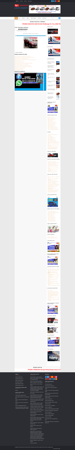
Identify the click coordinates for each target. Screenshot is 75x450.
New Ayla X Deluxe (50, 120)
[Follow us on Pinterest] (48, 379)
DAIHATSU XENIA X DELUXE (52, 137)
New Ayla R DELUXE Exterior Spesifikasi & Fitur (52, 85)
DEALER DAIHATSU (50, 290)
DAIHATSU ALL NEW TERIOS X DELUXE (53, 181)
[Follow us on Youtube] (54, 377)
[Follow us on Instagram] (50, 379)
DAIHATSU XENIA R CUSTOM (18, 70)
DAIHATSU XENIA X (50, 136)
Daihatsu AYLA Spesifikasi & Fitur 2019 (53, 129)
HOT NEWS (49, 135)
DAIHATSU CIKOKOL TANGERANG (50, 405)
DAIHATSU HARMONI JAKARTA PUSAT (20, 405)
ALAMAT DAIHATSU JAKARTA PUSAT (20, 395)
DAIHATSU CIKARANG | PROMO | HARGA (51, 402)
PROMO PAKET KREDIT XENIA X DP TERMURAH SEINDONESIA (23, 63)
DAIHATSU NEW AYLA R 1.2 (51, 126)
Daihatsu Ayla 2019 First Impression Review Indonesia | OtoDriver (51, 66)
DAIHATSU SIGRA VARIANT (51, 213)
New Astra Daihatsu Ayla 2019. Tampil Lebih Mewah (51, 89)
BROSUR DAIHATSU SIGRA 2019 (49, 385)
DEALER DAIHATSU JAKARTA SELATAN (53, 292)
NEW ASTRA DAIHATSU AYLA (18, 60)
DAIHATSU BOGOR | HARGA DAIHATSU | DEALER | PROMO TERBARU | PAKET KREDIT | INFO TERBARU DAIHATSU (37, 378)
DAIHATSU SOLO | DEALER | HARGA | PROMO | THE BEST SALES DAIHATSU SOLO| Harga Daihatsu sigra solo (37, 400)
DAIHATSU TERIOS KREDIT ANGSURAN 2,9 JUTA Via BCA (22, 56)
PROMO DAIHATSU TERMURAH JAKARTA (51, 93)
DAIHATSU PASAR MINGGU (49, 408)
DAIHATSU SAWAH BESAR (54, 410)
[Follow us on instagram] (53, 1)
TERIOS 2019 (50, 384)
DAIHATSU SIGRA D (50, 214)
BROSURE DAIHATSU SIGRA (19, 385)
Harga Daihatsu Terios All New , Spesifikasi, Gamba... (52, 188)
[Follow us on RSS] (52, 377)
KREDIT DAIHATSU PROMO (19, 380)
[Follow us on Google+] (57, 1)
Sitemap (21, 1)
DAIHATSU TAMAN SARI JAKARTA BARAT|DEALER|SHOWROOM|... (52, 148)
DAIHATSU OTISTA (47, 410)
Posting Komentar (18, 52)
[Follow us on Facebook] (55, 1)
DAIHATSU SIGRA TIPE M (51, 215)
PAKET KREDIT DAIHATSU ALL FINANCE (53, 269)
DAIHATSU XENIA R (50, 138)
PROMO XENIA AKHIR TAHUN (49, 400)
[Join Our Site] (59, 1)
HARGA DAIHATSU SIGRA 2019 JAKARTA (53, 212)
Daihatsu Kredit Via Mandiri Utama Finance (54, 285)
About (18, 1)
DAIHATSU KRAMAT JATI (48, 412)
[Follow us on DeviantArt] (46, 379)
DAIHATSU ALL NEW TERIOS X (52, 180)
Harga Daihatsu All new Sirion (52, 161)
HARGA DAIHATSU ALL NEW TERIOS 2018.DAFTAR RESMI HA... (23, 66)
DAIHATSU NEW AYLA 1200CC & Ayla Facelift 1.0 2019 (51, 74)
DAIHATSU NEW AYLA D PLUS (52, 118)
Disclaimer (30, 1)
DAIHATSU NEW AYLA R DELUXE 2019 (51, 70)
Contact (26, 1)
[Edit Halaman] (16, 35)
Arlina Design (58, 448)
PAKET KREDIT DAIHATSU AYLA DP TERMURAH (21, 64)
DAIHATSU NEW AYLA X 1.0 (19, 378)
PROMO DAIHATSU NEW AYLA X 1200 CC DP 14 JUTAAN (22, 65)
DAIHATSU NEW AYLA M (51, 119)
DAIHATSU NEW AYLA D (51, 117)
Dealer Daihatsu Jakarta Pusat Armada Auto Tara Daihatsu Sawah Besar (53, 294)
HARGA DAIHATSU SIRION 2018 (52, 171)
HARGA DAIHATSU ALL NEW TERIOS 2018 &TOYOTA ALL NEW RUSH (24, 57)
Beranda (16, 390)
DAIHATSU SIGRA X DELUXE (52, 217)
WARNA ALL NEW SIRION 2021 (52, 163)
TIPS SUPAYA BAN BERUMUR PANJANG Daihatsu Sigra (50, 97)
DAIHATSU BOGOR (47, 403)
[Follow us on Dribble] (56, 377)
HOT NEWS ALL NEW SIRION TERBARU (53, 162)
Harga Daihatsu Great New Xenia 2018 (19, 67)
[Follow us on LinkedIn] (54, 379)
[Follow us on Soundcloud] (56, 379)
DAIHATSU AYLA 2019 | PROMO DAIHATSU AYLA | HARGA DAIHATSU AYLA (25, 59)
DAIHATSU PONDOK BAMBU (49, 415)
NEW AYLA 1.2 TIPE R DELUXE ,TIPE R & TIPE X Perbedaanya (51, 62)
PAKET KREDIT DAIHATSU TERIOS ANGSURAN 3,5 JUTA (52, 186)
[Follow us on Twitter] (52, 1)
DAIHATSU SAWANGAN (48, 407)
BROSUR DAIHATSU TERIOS (19, 383)
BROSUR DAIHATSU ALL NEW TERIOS (53, 189)
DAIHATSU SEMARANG (51, 236)
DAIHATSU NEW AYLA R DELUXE (52, 127)
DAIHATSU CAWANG (56, 408)
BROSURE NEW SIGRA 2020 (51, 211)
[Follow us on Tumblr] (52, 379)
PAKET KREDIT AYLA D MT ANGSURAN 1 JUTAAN (21, 58)
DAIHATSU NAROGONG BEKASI (49, 413)
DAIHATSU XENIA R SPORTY (52, 139)
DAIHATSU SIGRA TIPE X (51, 216)
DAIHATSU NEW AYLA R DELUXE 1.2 (53, 128)
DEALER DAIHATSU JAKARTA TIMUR (53, 291)
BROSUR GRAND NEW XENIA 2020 (52, 134)
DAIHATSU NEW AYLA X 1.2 (51, 125)
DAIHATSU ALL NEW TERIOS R (52, 182)
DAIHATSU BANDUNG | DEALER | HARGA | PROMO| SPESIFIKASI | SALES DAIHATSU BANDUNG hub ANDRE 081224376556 (36, 396)
